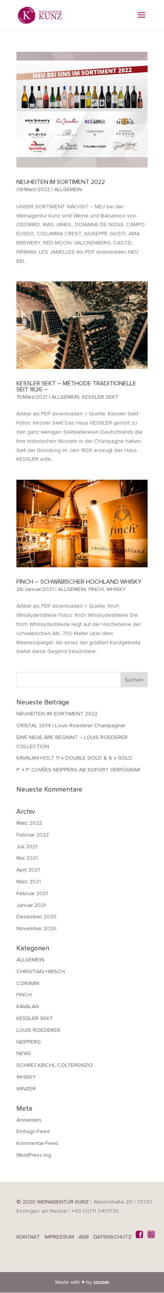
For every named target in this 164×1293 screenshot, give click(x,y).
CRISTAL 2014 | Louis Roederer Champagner (70, 725)
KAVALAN (27, 1006)
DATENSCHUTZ (112, 1237)
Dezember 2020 (36, 916)
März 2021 (28, 881)
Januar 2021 (31, 905)
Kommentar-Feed (37, 1143)
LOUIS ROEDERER (38, 1030)
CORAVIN (27, 983)
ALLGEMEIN (68, 189)
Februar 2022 (32, 835)
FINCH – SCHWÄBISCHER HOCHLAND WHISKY (78, 582)
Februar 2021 (32, 893)
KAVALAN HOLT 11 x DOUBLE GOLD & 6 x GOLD (74, 758)
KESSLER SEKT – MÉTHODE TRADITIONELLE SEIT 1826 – (76, 386)
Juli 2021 (26, 846)
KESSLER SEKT (100, 397)
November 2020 (36, 928)
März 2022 (29, 823)
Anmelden (28, 1120)
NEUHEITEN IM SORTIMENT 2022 (60, 182)
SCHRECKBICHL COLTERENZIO (54, 1065)
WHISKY (116, 589)
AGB (84, 1237)
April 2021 (28, 870)
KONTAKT (28, 1237)
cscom (101, 1282)
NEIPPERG (28, 1042)
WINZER (26, 1088)
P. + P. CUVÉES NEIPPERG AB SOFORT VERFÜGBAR (78, 769)
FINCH (96, 589)
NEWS (23, 1053)
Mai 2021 (27, 858)
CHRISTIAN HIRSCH (40, 971)
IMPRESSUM (59, 1237)
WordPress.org (33, 1155)
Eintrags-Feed (33, 1131)
